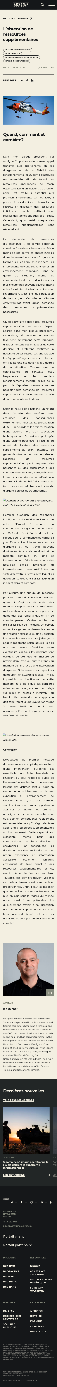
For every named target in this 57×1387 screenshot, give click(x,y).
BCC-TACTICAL (12, 1271)
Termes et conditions (12, 1374)
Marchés (9, 1303)
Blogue (35, 1266)
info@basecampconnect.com (18, 1226)
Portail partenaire (17, 1245)
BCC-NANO (9, 1287)
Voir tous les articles (18, 1100)
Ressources (38, 1258)
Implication (38, 1332)
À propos (36, 1311)
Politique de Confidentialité (16, 1375)
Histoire (36, 1316)
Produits (9, 1258)
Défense (8, 1311)
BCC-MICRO (10, 1282)
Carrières (37, 1326)
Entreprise (37, 1303)
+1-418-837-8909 (10, 1222)
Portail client (13, 1236)
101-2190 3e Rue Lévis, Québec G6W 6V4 (9, 1214)
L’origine (36, 1321)
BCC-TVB (8, 1277)
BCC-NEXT (9, 1266)
